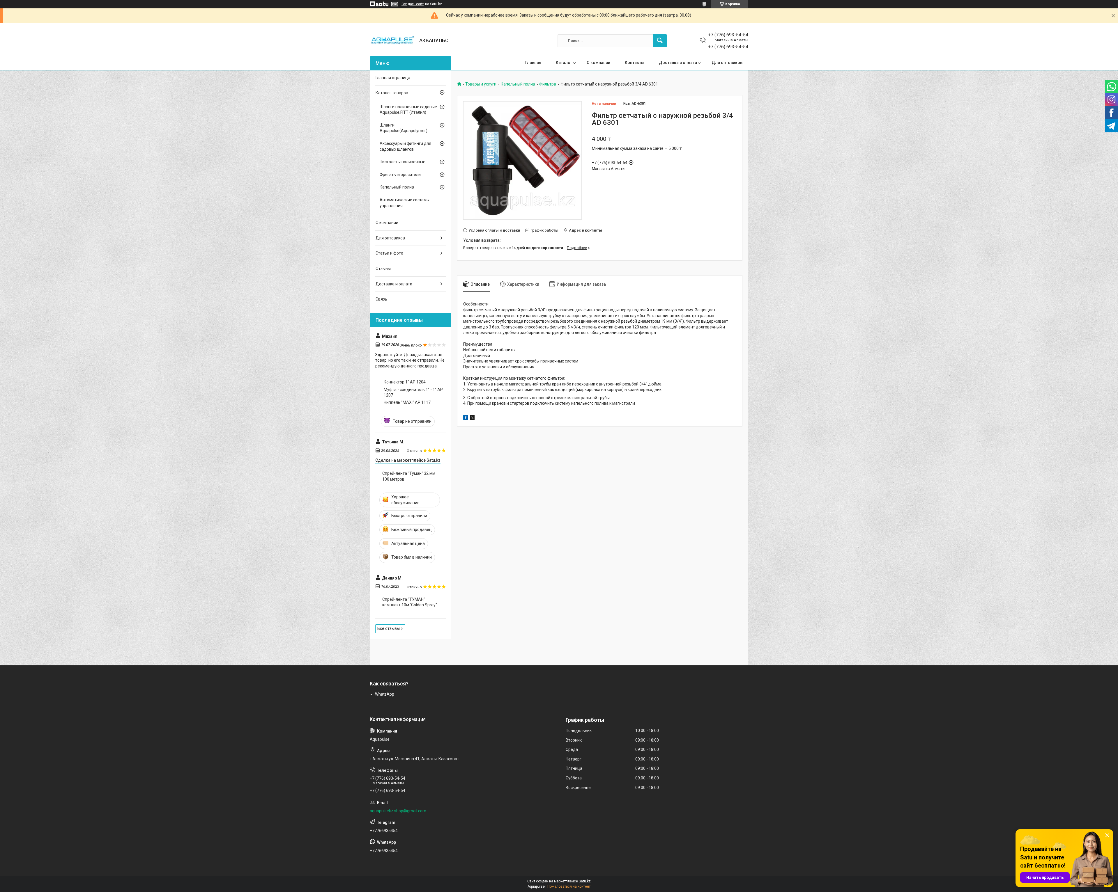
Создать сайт (412, 4)
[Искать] (660, 40)
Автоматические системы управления (404, 203)
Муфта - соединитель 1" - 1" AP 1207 (413, 392)
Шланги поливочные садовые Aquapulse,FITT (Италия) (408, 109)
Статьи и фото (389, 253)
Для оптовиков (727, 62)
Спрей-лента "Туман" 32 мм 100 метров (408, 476)
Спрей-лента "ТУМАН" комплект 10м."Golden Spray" (409, 602)
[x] (472, 418)
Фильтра (547, 84)
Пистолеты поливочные (402, 161)
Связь (381, 299)
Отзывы (383, 268)
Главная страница (393, 77)
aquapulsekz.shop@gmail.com (398, 811)
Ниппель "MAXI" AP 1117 (407, 402)
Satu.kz (585, 881)
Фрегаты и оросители (400, 174)
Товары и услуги (480, 84)
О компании (598, 62)
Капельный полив (518, 84)
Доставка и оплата (678, 62)
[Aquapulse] (392, 41)
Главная (533, 62)
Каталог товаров (392, 92)
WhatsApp (384, 694)
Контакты (634, 62)
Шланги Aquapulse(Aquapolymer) (403, 128)
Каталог (564, 62)
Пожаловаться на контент (568, 886)
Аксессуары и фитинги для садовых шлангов (405, 146)
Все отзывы (388, 628)
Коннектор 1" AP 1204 (405, 382)
